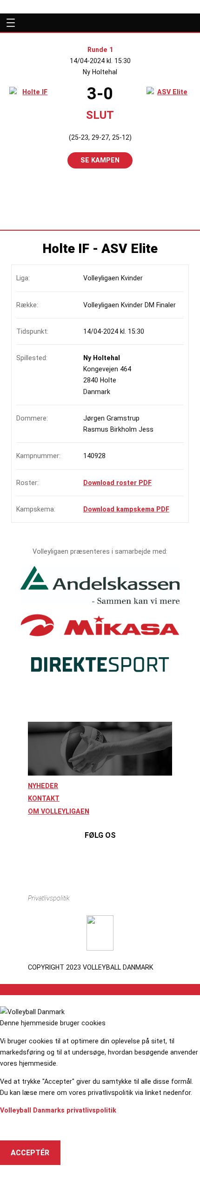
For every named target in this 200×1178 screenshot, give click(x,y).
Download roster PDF (117, 482)
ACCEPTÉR (30, 1152)
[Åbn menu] (9, 23)
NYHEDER (43, 786)
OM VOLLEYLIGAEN (58, 811)
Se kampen (100, 160)
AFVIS (21, 1128)
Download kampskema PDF (126, 509)
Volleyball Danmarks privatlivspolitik (58, 1110)
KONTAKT (44, 798)
